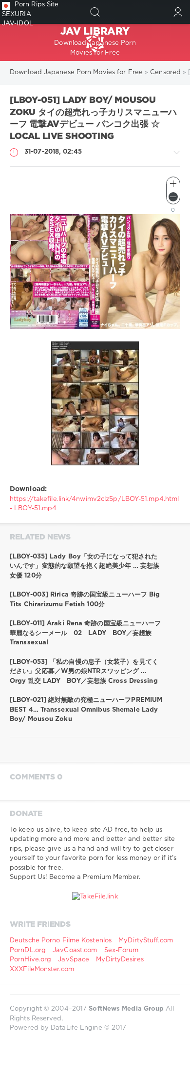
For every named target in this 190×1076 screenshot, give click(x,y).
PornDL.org (28, 950)
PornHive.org (30, 959)
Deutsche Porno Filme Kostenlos (61, 940)
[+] (173, 183)
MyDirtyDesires (119, 959)
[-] (173, 196)
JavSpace (73, 959)
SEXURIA (16, 14)
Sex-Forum (121, 950)
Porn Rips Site (36, 4)
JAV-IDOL (17, 23)
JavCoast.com (75, 950)
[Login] (178, 12)
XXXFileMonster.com (42, 969)
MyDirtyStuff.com (145, 940)
